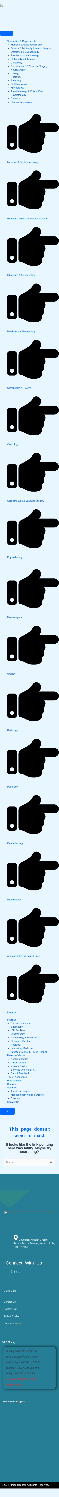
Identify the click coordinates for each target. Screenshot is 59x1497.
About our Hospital (20, 1091)
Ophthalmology (19, 84)
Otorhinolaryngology (21, 102)
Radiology (16, 77)
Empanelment (14, 1080)
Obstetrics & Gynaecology (25, 52)
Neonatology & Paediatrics (25, 1037)
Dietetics (15, 98)
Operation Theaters (21, 1041)
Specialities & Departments (21, 41)
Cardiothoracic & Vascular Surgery (29, 66)
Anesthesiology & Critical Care (27, 91)
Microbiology (17, 87)
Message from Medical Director (27, 1095)
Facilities (12, 1019)
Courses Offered (12, 1323)
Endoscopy (17, 1026)
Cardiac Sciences (20, 1023)
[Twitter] (14, 1271)
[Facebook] (11, 1271)
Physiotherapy (18, 95)
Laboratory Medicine (22, 1048)
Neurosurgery (18, 70)
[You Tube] (19, 1271)
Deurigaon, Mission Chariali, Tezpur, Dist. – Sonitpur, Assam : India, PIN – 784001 (34, 1243)
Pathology (16, 80)
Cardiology (16, 62)
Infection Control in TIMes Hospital (29, 1052)
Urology (15, 73)
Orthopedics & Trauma (23, 59)
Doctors (11, 1084)
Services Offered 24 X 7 (23, 1069)
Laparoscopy (18, 1034)
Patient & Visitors (16, 1055)
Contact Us (13, 1102)
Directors (16, 1098)
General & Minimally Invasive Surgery (31, 48)
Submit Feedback (20, 1073)
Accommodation (19, 1059)
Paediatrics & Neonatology (25, 55)
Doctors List (10, 1309)
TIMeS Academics (17, 1077)
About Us (12, 1087)
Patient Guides (18, 1062)
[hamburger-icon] (6, 33)
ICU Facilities (18, 1030)
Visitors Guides (19, 1066)
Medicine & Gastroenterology (26, 44)
